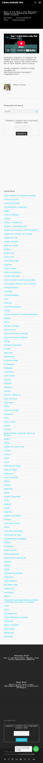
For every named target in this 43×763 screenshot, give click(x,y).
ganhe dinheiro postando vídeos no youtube (19, 434)
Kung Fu (7, 454)
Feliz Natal (8, 402)
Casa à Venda (10, 268)
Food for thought (11, 410)
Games (7, 425)
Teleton (7, 596)
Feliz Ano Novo (10, 399)
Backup (7, 249)
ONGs (6, 527)
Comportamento (11, 287)
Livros (6, 462)
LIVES (6, 458)
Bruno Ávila (9, 253)
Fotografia (8, 414)
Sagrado (7, 562)
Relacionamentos (11, 554)
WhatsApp (8, 636)
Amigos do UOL (11, 238)
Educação (8, 353)
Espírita (7, 379)
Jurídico (7, 450)
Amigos (7, 218)
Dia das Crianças (11, 326)
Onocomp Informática (13, 531)
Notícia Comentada (12, 516)
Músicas (7, 504)
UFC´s (7, 610)
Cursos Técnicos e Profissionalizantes (20, 314)
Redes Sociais (10, 550)
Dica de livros (10, 330)
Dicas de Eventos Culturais (16, 333)
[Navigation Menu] (40, 2)
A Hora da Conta (11, 199)
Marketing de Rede (12, 466)
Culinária (8, 303)
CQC (6, 299)
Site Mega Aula (10, 585)
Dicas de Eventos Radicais (15, 337)
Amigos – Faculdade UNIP (15, 226)
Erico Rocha (9, 376)
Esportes (8, 383)
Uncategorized (10, 613)
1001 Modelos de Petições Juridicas (20, 196)
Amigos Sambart (11, 241)
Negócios (8, 512)
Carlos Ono (9, 257)
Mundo (7, 493)
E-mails (7, 349)
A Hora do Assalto (12, 203)
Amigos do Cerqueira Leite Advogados (21, 230)
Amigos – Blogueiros (13, 222)
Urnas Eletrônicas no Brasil (16, 617)
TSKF (6, 606)
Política (7, 542)
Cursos (7, 310)
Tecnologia (8, 592)
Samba (7, 565)
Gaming (7, 429)
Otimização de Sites (13, 535)
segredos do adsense (13, 573)
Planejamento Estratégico (15, 539)
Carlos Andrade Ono (12, 2)
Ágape (7, 211)
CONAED (8, 291)
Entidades (8, 368)
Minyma (7, 485)
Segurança (8, 577)
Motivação (8, 489)
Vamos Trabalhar (11, 625)
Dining (6, 341)
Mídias (7, 481)
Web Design (9, 629)
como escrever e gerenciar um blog (19, 280)
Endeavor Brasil (18, 20)
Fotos (6, 418)
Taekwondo (9, 588)
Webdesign (9, 633)
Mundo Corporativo (12, 496)
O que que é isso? (12, 523)
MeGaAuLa (9, 473)
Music (6, 500)
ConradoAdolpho (11, 295)
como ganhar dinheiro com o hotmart (20, 284)
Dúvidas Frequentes (13, 345)
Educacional (9, 356)
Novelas (7, 519)
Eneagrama (9, 364)
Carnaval (8, 264)
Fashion (7, 391)
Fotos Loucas (10, 422)
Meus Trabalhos (11, 477)
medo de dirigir (10, 470)
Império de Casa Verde (14, 447)
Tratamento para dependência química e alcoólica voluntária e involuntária (21, 601)
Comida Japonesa (12, 276)
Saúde (7, 569)
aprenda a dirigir (11, 245)
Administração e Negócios (15, 207)
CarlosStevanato (11, 261)
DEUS (6, 322)
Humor (7, 443)
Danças (7, 318)
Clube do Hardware (12, 272)
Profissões (8, 546)
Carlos (9, 18)
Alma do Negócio (11, 215)
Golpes (7, 439)
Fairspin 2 (8, 387)
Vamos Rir (8, 621)
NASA (6, 508)
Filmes (7, 406)
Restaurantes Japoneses (15, 558)
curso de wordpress (12, 307)
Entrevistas (9, 372)
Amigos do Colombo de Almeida (18, 234)
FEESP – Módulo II (12, 395)
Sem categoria (10, 581)
